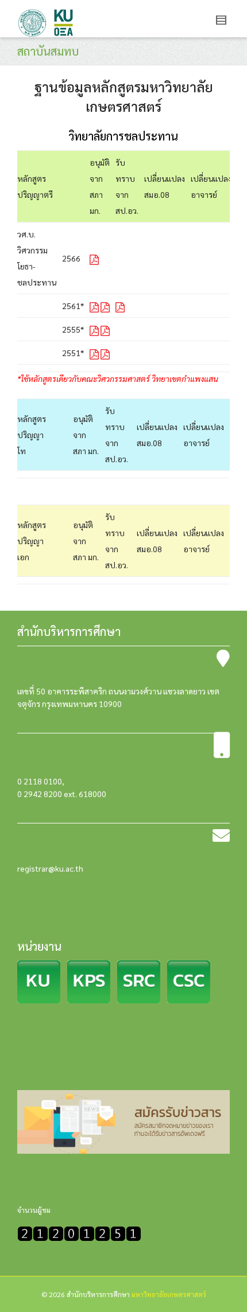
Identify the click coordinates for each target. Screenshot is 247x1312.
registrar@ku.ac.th (50, 868)
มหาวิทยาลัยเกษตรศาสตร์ (169, 1294)
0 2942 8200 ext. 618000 (61, 793)
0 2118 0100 (39, 781)
